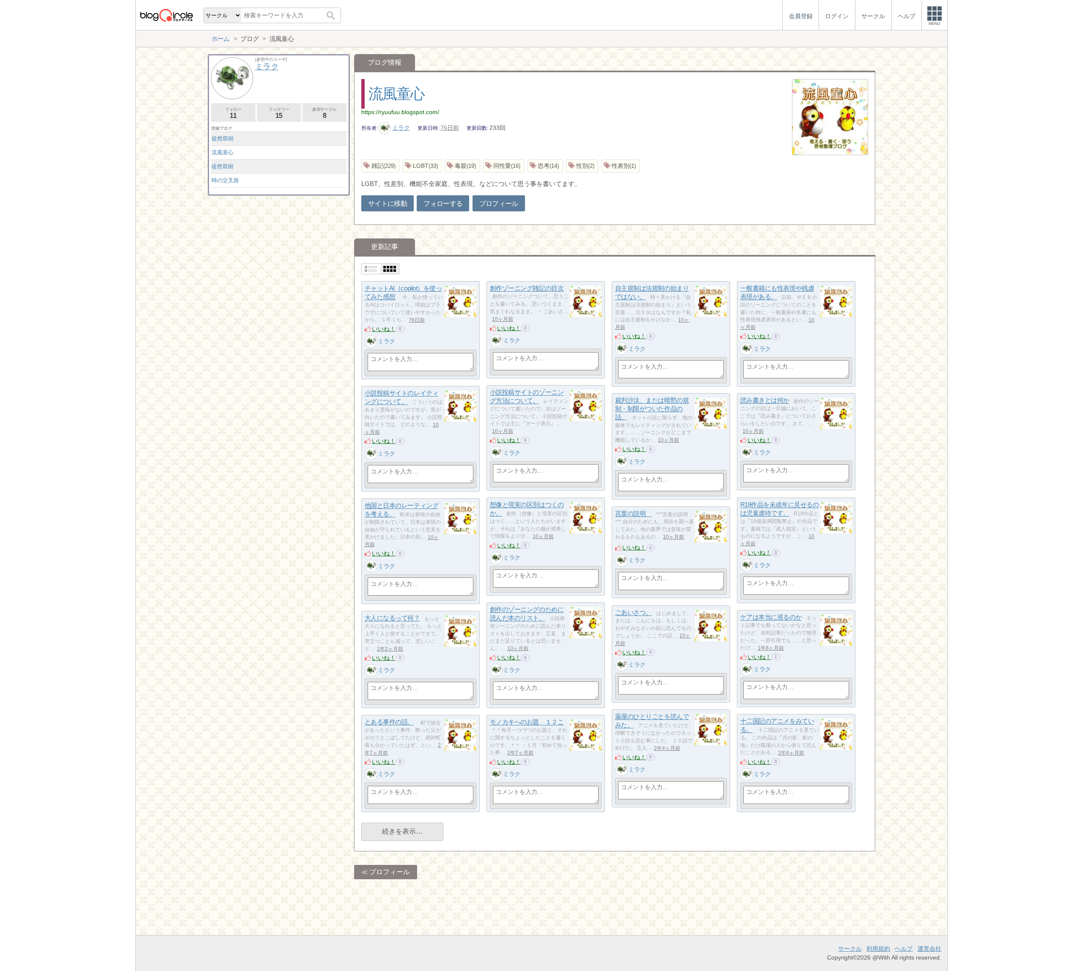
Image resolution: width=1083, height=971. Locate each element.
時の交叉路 (225, 180)
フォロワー (279, 113)
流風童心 (396, 93)
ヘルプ (904, 948)
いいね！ (384, 328)
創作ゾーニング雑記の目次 (527, 288)
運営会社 (929, 948)
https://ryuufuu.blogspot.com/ (400, 112)
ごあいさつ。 (633, 612)
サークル (850, 948)
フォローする (442, 203)
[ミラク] (371, 341)
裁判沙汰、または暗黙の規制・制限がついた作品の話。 (652, 409)
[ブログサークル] (166, 15)
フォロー (233, 113)
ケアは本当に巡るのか (771, 617)
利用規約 (878, 948)
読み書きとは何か (764, 400)
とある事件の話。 (389, 722)
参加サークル (324, 113)
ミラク (401, 127)
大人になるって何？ (392, 618)
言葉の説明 (633, 513)
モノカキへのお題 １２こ (527, 722)
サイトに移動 (387, 203)
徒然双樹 (223, 138)
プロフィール (498, 203)
